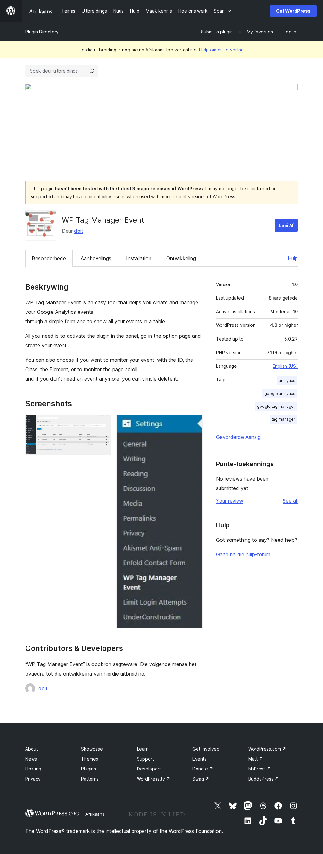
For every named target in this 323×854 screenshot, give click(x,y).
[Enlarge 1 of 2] (103, 423)
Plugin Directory (42, 31)
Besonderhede (49, 258)
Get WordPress (293, 11)
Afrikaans (94, 813)
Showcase (92, 749)
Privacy (33, 778)
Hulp (293, 258)
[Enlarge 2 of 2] (194, 423)
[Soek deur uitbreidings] (92, 71)
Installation (138, 258)
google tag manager (276, 406)
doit (78, 231)
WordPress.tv (153, 778)
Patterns (90, 778)
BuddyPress (263, 778)
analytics (287, 380)
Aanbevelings (96, 258)
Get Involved (206, 749)
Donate (202, 768)
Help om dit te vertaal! (222, 49)
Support (145, 759)
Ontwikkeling (181, 258)
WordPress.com (267, 749)
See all (290, 501)
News (31, 759)
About (31, 749)
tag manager (283, 419)
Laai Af (286, 225)
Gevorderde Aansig (238, 437)
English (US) (285, 366)
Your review (229, 501)
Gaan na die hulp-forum (243, 554)
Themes (89, 759)
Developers (149, 768)
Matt (255, 759)
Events (199, 759)
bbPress (259, 768)
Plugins (88, 768)
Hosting (33, 768)
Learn (143, 749)
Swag (200, 778)
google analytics (279, 393)
